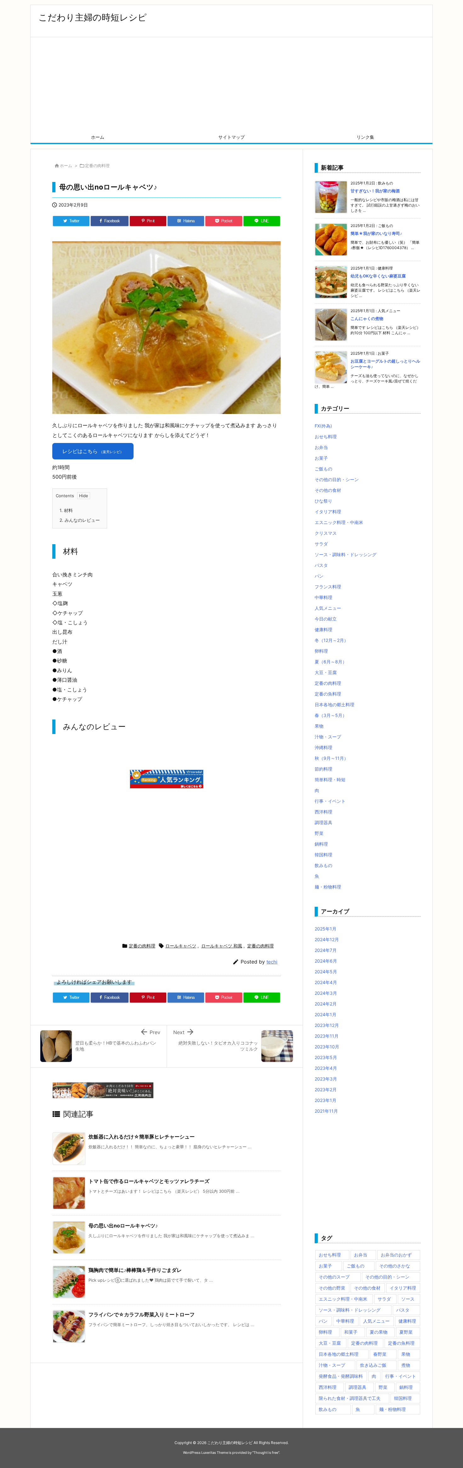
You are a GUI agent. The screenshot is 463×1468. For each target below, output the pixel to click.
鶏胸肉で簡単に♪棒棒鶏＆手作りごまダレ (135, 1270)
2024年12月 (327, 939)
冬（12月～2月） (331, 640)
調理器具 (323, 822)
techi (271, 962)
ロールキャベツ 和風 (221, 945)
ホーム (66, 165)
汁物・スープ (328, 736)
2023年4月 (326, 1068)
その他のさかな (394, 1265)
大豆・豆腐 (326, 672)
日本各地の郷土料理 (334, 704)
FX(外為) (323, 425)
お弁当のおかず (396, 1254)
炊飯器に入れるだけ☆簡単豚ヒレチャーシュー (142, 1136)
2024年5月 (326, 971)
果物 (319, 726)
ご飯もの (323, 468)
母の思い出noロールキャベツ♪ (123, 1225)
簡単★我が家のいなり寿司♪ (376, 233)
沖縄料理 (323, 747)
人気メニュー (328, 608)
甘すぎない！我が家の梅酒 (375, 190)
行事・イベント (330, 801)
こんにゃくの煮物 (367, 318)
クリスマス (326, 533)
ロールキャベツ (180, 945)
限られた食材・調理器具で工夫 (349, 1398)
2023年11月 (327, 1036)
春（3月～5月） (331, 715)
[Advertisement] (231, 84)
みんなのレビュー (80, 520)
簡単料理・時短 (330, 779)
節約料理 (323, 769)
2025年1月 (325, 928)
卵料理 (321, 651)
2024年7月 (326, 950)
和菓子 (350, 1332)
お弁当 (321, 447)
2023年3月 (326, 1078)
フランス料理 (328, 586)
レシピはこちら (92, 451)
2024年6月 (326, 961)
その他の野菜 (332, 1287)
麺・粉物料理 (328, 886)
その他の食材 (328, 490)
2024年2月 (326, 1003)
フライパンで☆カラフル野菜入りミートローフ (142, 1314)
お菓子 (321, 458)
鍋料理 (321, 844)
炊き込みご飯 (373, 1365)
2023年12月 (327, 1025)
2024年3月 (326, 993)
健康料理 (323, 629)
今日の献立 (326, 618)
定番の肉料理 (97, 165)
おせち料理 (326, 436)
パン (319, 576)
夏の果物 (378, 1332)
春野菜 (379, 1354)
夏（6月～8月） (331, 661)
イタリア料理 (328, 511)
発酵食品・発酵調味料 (341, 1376)
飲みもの (323, 865)
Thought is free (266, 1452)
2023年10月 (327, 1046)
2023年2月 (326, 1089)
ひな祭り (323, 501)
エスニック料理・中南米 (339, 522)
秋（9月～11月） (331, 758)
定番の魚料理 (328, 693)
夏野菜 (406, 1332)
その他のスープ (334, 1276)
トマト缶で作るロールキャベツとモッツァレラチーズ (149, 1181)
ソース (407, 1299)
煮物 (405, 1365)
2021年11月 (326, 1111)
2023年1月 (325, 1100)
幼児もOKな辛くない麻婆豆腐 (378, 275)
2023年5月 (326, 1057)
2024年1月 (325, 1014)
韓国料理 (323, 854)
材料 (66, 510)
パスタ (321, 565)
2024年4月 (326, 982)
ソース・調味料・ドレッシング (345, 554)
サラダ (321, 543)
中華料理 (323, 597)
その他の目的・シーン (337, 479)
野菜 (319, 833)
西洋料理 (323, 811)
